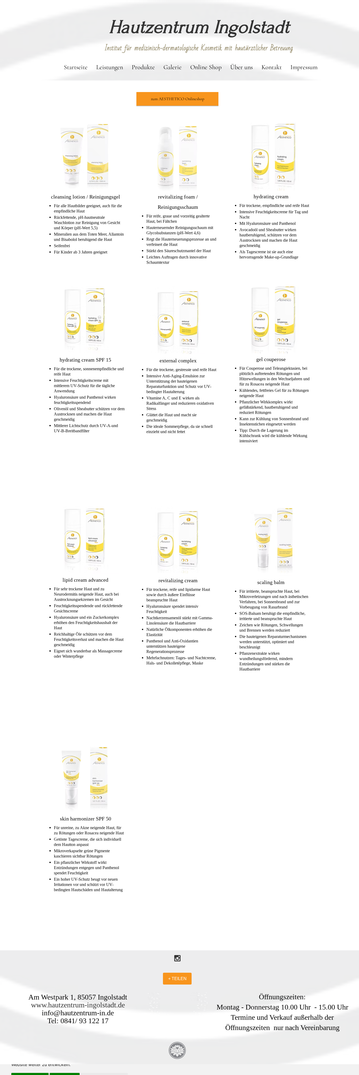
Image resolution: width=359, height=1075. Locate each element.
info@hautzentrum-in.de (78, 1013)
